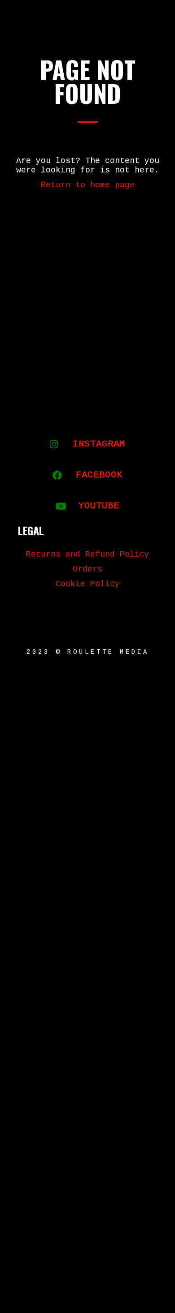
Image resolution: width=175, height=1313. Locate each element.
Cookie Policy (88, 583)
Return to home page (88, 184)
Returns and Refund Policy (87, 554)
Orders (87, 569)
